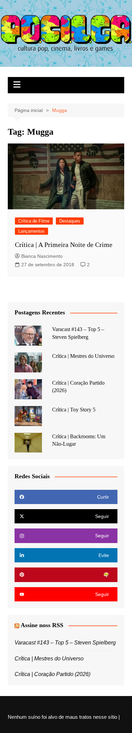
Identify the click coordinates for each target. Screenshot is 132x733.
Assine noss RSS (42, 625)
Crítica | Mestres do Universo (83, 356)
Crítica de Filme (33, 221)
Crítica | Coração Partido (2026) (52, 674)
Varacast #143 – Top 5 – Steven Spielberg (65, 642)
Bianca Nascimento (42, 256)
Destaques (69, 221)
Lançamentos (31, 231)
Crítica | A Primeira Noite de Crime (63, 244)
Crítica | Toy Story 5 (73, 409)
